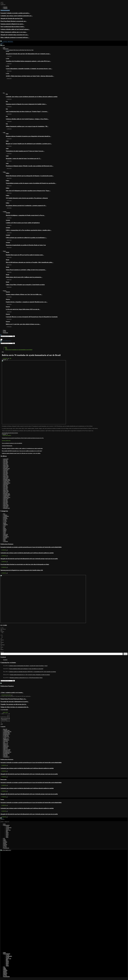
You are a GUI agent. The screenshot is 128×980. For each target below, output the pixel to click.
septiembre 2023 (6, 497)
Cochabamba (6, 516)
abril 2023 (5, 503)
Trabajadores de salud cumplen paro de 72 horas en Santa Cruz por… (25, 151)
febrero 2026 (6, 466)
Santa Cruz (5, 534)
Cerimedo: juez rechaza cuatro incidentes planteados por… (17, 15)
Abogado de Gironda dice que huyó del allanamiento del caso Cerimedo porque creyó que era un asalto (29, 559)
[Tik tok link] (6, 40)
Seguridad (5, 535)
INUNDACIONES (14, 433)
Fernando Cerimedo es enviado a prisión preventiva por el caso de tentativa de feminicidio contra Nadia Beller (31, 547)
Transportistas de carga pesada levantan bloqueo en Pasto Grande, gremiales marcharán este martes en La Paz (23, 437)
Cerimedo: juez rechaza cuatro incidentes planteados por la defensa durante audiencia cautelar (31, 96)
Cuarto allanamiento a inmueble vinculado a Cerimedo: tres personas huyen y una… (29, 68)
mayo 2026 (5, 462)
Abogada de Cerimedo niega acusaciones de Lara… (15, 34)
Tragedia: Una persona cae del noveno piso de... (14, 704)
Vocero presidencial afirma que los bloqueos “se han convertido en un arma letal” (26, 668)
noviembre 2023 (6, 495)
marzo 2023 (5, 504)
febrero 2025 (6, 476)
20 (5, 719)
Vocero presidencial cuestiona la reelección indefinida (12, 443)
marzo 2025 (5, 475)
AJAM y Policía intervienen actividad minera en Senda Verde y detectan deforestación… (30, 76)
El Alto (4, 519)
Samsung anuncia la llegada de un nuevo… (12, 24)
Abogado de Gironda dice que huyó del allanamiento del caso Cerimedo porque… (28, 53)
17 (1, 719)
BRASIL (8, 433)
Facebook (5, 659)
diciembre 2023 (6, 493)
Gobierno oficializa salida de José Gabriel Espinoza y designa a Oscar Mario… (27, 119)
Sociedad (4, 211)
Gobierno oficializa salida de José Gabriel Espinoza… (15, 29)
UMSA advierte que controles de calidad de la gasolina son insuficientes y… (26, 237)
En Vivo (4, 331)
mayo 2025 (5, 473)
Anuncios (5, 7)
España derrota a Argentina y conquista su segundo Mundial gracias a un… (27, 302)
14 (6, 718)
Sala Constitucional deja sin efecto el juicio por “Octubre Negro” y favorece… (27, 111)
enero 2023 (5, 507)
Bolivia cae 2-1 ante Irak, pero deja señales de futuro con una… (23, 324)
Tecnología (5, 541)
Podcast (4, 330)
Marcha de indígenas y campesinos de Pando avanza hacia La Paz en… (25, 215)
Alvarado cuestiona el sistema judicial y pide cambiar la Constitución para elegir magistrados (22, 448)
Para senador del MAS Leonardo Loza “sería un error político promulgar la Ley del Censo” (22, 450)
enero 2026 (5, 467)
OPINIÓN (5, 524)
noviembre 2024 (6, 480)
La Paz (7, 51)
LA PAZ (5, 521)
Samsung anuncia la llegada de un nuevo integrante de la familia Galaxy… (26, 104)
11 (2, 718)
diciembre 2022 (6, 508)
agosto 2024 (5, 484)
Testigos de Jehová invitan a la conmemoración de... (15, 707)
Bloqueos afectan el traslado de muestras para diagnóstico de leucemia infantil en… (28, 136)
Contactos (5, 8)
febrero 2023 (6, 505)
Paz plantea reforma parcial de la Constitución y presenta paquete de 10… (26, 205)
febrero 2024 (6, 491)
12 (3, 718)
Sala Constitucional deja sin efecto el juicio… (13, 26)
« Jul (2, 724)
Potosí (4, 531)
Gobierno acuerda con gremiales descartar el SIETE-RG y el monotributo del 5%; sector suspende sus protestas (32, 671)
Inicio (4, 47)
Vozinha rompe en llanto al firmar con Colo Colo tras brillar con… (24, 294)
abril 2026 (5, 463)
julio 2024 (5, 485)
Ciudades (5, 515)
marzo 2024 (5, 490)
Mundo (4, 251)
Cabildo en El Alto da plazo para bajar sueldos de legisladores (23, 222)
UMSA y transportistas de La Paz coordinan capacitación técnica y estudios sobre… (29, 230)
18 (2, 719)
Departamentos (5, 48)
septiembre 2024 (6, 482)
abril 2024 (5, 488)
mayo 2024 (5, 487)
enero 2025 (5, 478)
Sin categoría (6, 536)
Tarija (4, 540)
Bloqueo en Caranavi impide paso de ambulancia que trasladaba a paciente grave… (29, 143)
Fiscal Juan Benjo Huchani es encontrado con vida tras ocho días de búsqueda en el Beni (25, 564)
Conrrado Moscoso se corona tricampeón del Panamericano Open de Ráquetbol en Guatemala (32, 316)
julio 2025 (5, 470)
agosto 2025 (5, 469)
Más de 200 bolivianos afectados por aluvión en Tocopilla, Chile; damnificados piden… (29, 262)
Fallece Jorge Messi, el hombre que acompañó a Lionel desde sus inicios (25, 284)
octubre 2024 (6, 481)
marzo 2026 (5, 464)
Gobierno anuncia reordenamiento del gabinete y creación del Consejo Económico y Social (28, 665)
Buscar (2, 652)
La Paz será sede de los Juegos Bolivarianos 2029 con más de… (23, 309)
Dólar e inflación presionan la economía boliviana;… (15, 37)
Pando (4, 528)
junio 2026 (5, 461)
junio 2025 (5, 472)
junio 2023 (5, 501)
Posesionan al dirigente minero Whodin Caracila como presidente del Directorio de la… (29, 166)
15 (7, 718)
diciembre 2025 (6, 468)
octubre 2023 (6, 496)
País (4, 92)
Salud (4, 132)
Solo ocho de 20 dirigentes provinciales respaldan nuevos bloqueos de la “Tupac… (28, 190)
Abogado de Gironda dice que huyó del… (12, 18)
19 (3, 719)
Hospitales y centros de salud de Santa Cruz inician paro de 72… (23, 158)
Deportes (4, 290)
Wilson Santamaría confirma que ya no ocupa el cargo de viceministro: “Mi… (27, 126)
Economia (5, 518)
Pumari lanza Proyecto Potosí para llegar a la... (13, 699)
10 (1, 718)
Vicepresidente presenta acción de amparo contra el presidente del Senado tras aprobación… (31, 183)
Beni (4, 513)
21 (6, 719)
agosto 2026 (5, 458)
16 (9, 718)
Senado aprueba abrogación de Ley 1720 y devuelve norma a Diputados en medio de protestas (30, 674)
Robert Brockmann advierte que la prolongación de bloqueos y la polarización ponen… (30, 175)
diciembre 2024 (6, 479)
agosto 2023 (5, 498)
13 (5, 718)
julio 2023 (5, 499)
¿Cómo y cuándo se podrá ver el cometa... (12, 692)
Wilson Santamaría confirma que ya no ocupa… (14, 32)
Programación (5, 332)
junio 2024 (5, 486)
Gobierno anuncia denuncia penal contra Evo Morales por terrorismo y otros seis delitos (21, 453)
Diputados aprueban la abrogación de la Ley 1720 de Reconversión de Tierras (26, 677)
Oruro (4, 525)
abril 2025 (5, 474)
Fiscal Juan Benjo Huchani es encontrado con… (14, 21)
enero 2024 (5, 492)
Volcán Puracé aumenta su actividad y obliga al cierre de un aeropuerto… (26, 269)
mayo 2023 (5, 502)
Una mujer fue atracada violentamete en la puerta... (15, 701)
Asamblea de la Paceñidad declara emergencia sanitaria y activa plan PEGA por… (28, 61)
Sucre (4, 539)
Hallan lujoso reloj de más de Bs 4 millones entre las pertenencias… (24, 277)
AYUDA (4, 433)
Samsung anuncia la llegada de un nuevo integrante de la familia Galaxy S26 (22, 570)
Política (4, 172)
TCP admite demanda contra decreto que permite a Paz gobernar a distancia (27, 198)
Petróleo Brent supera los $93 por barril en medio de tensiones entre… (25, 255)
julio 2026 (5, 460)
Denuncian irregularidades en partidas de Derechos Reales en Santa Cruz (26, 245)
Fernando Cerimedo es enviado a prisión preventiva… (15, 13)
